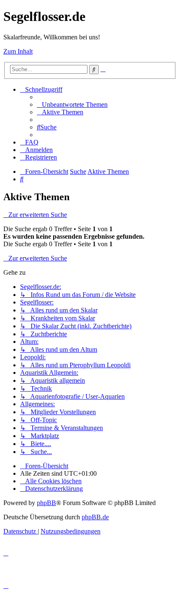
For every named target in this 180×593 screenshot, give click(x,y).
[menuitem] (72, 104)
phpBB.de (95, 517)
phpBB (46, 502)
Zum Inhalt (18, 51)
